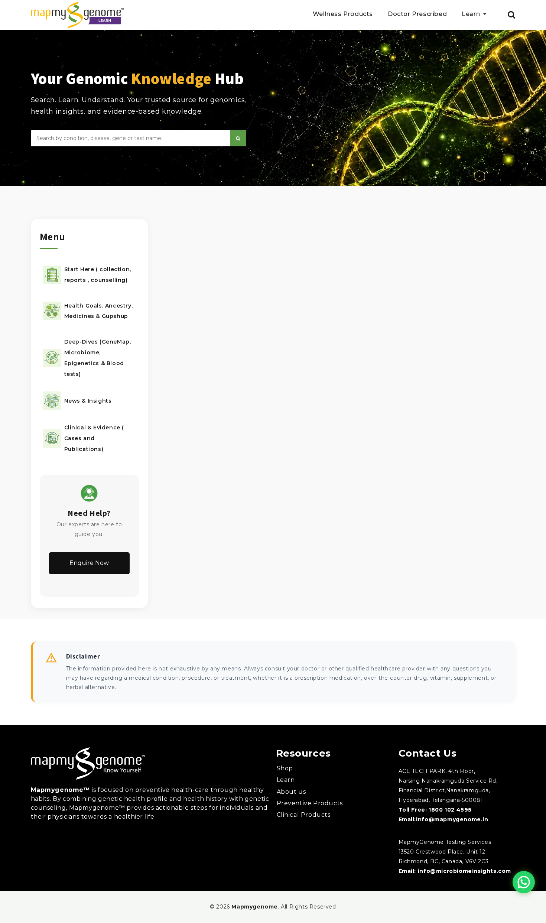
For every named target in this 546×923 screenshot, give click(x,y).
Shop (285, 768)
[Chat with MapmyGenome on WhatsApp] (524, 882)
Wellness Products (343, 14)
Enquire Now (89, 562)
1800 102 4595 (450, 809)
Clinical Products (304, 815)
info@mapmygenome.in (452, 819)
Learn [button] (472, 14)
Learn (286, 780)
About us (291, 792)
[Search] (238, 138)
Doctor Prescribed (417, 14)
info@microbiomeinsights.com (464, 871)
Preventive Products (310, 803)
